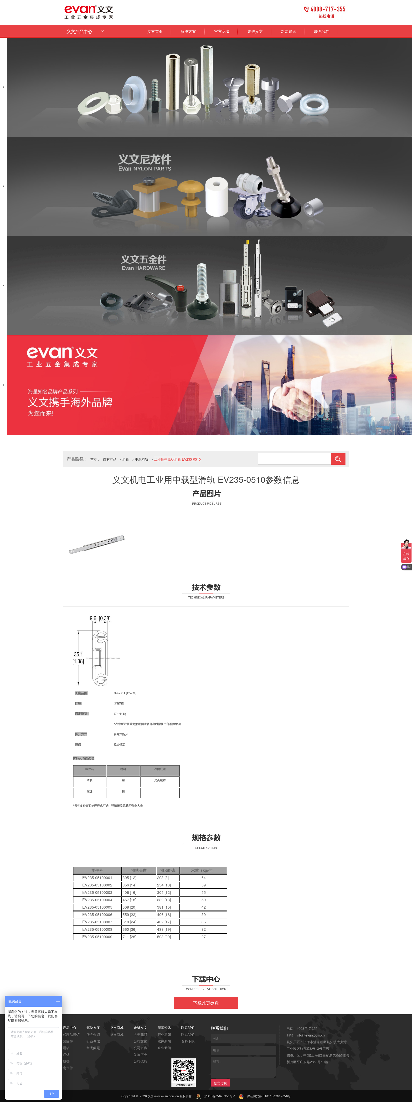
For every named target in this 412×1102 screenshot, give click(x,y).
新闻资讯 (288, 31)
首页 (93, 459)
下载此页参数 (206, 1003)
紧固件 (68, 1041)
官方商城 (221, 31)
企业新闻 (164, 1047)
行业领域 (93, 1041)
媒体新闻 (164, 1041)
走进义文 (255, 31)
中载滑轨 (141, 459)
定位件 (68, 1067)
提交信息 (220, 1083)
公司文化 (140, 1041)
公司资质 (140, 1047)
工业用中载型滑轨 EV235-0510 (177, 459)
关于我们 (140, 1034)
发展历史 (140, 1054)
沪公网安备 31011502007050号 (269, 1096)
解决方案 (188, 31)
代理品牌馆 (71, 1034)
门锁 (66, 1054)
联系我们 (322, 31)
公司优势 (140, 1061)
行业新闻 (164, 1034)
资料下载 (188, 1041)
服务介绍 (93, 1034)
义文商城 (117, 1034)
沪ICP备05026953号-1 (220, 1096)
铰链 (66, 1061)
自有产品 (109, 459)
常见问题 (93, 1047)
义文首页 (155, 31)
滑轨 (125, 459)
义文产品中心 (80, 31)
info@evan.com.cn (311, 1035)
